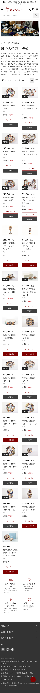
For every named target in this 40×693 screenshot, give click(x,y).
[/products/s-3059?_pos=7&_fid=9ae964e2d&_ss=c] (10, 230)
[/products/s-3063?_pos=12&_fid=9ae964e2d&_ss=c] (30, 321)
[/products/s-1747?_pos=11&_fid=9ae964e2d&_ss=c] (10, 321)
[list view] (36, 80)
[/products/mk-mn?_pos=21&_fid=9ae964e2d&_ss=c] (10, 536)
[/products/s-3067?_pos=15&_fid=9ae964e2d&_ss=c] (10, 407)
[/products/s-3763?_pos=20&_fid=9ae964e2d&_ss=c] (30, 493)
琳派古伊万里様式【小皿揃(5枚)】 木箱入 (29, 108)
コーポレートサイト (7, 679)
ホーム (3, 43)
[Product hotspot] (18, 30)
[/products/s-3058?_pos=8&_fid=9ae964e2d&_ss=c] (30, 230)
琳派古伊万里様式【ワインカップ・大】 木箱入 (9, 246)
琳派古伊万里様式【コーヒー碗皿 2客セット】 (29, 292)
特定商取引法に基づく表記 (24, 673)
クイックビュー (10, 120)
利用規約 (4, 676)
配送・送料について (19, 670)
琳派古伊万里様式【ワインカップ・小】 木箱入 (28, 246)
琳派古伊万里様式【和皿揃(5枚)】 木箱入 (29, 154)
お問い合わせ (29, 676)
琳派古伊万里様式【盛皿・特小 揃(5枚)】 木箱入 (28, 200)
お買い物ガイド (6, 670)
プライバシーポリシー (16, 676)
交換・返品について (7, 673)
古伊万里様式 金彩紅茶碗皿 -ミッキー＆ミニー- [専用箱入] (10, 553)
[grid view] (32, 80)
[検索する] (36, 15)
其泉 (4, 111)
